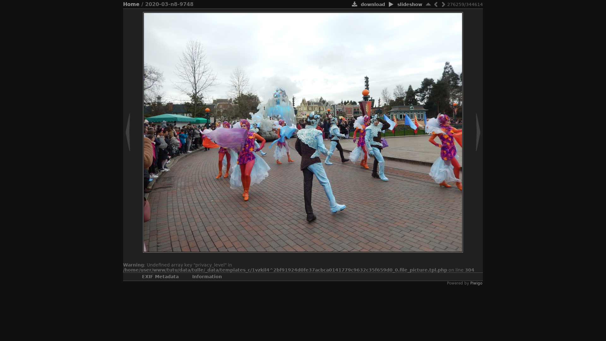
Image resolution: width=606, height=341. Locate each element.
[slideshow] (391, 4)
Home (131, 4)
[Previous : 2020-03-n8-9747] (436, 4)
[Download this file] (355, 4)
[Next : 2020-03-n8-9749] (443, 4)
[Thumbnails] (428, 4)
